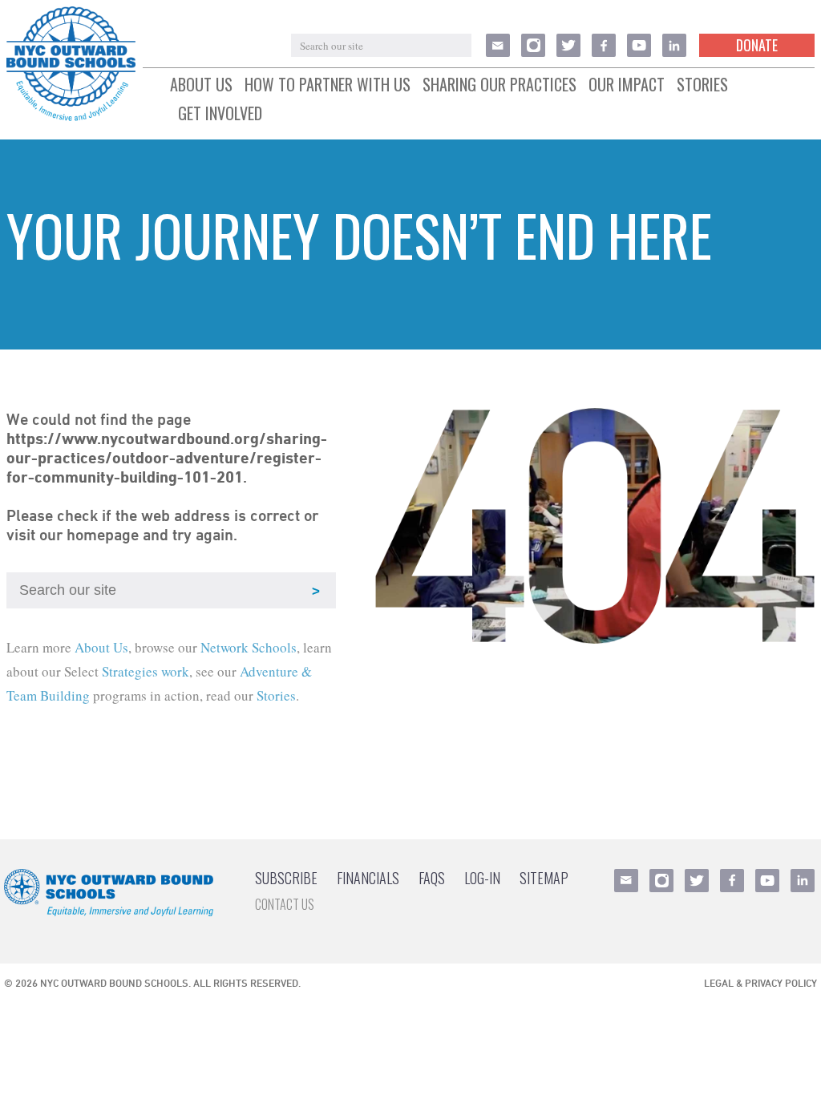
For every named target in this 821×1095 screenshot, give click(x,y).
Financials (368, 877)
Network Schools (248, 647)
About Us (201, 85)
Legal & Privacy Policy (760, 982)
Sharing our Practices (499, 85)
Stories (702, 85)
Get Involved (220, 114)
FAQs (432, 877)
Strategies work (145, 671)
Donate (757, 44)
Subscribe (286, 877)
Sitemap (544, 877)
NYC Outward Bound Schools (114, 982)
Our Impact (626, 85)
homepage (103, 534)
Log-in (482, 877)
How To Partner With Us (327, 85)
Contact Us (284, 904)
